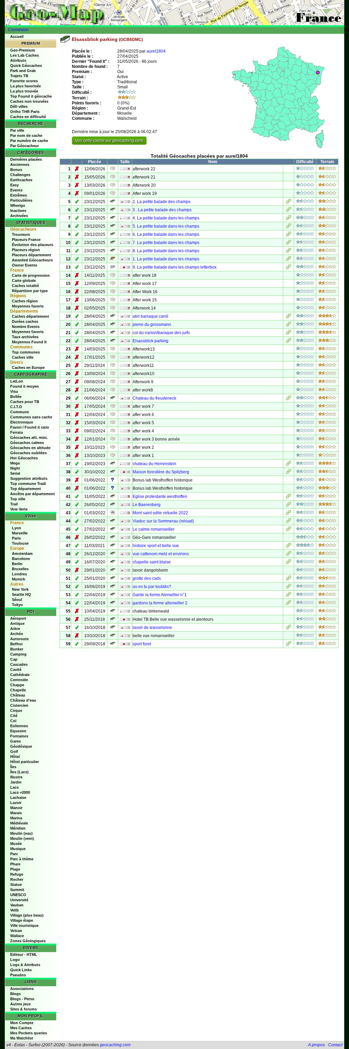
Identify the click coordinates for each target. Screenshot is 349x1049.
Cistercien (19, 705)
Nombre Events (26, 327)
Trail (14, 504)
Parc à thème (21, 859)
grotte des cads (147, 578)
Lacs (14, 787)
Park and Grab (23, 71)
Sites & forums (23, 1009)
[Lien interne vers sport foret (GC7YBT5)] (288, 644)
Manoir (16, 808)
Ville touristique (24, 925)
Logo (15, 960)
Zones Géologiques (28, 941)
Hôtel (15, 757)
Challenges (20, 175)
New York (20, 589)
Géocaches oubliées (28, 453)
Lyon (16, 528)
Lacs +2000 (20, 792)
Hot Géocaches (24, 458)
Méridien (18, 828)
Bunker (16, 649)
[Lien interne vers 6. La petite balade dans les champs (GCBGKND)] (288, 235)
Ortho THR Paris (25, 112)
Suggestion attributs (28, 478)
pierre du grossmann (152, 324)
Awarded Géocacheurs (32, 260)
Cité (13, 716)
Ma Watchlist (21, 1038)
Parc (14, 854)
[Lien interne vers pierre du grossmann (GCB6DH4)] (288, 325)
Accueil (17, 36)
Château (17, 695)
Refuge (16, 874)
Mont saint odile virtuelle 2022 (160, 513)
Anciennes (19, 164)
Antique (17, 623)
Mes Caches (21, 1028)
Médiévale (19, 823)
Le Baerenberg (147, 504)
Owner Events (24, 265)
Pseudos (18, 975)
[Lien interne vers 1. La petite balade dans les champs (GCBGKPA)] (288, 259)
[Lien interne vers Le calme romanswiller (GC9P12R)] (288, 530)
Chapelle (18, 690)
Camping (18, 654)
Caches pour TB (24, 402)
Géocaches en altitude (30, 448)
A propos (316, 1045)
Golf (14, 751)
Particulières (21, 200)
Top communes (26, 352)
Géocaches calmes (27, 443)
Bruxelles (20, 569)
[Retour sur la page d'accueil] (174, 12)
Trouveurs (21, 234)
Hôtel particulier (24, 762)
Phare (15, 864)
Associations (22, 989)
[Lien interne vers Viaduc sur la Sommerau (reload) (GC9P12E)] (288, 521)
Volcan (16, 931)
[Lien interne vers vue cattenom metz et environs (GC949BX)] (288, 554)
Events (16, 190)
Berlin (17, 564)
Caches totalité (25, 286)
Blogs (15, 994)
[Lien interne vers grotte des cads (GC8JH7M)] (288, 579)
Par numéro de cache (29, 141)
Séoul (17, 600)
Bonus (16, 170)
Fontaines (19, 736)
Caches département (30, 316)
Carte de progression (31, 275)
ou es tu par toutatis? (152, 586)
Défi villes (19, 106)
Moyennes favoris (28, 306)
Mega (15, 463)
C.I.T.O (16, 407)
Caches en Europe (28, 367)
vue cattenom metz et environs (161, 553)
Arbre (15, 629)
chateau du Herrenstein (154, 463)
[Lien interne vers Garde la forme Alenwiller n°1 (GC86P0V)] (288, 595)
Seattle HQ (21, 594)
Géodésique (21, 746)
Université (19, 900)
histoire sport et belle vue (156, 545)
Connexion (18, 29)
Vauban (17, 905)
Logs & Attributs (25, 965)
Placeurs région (26, 250)
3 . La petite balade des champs (162, 209)
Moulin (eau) (21, 833)
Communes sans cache (31, 417)
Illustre (16, 777)
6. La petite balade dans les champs (166, 234)
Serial (15, 473)
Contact (335, 1045)
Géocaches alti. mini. (29, 437)
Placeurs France (26, 240)
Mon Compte (21, 1023)
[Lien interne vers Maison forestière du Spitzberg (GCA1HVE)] (288, 472)
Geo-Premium (22, 50)
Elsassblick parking (150, 341)
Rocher (16, 879)
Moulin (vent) (22, 838)
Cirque (16, 710)
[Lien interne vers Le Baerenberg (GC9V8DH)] (288, 505)
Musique (18, 849)
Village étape (21, 920)
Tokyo (17, 605)
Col (13, 721)
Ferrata (16, 432)
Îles (13, 767)
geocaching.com (115, 1045)
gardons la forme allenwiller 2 (160, 603)
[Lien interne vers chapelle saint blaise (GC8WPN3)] (288, 562)
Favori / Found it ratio (29, 427)
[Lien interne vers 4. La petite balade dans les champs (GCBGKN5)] (288, 218)
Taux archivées (25, 337)
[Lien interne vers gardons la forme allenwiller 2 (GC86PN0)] (288, 603)
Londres (19, 574)
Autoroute (19, 639)
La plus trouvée (24, 91)
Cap (13, 659)
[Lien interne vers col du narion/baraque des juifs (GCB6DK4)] (288, 333)
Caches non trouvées (29, 101)
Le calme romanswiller (153, 529)
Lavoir (15, 803)
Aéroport (18, 618)
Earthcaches (21, 180)
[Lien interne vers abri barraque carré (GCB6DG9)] (288, 317)
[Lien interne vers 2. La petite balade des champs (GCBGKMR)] (288, 202)
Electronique (21, 422)
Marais (16, 813)
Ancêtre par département (32, 494)
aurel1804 (156, 51)
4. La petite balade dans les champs (166, 218)
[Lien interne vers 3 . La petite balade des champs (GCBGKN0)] (288, 210)
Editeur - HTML (23, 954)
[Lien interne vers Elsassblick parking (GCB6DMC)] (288, 341)
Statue (16, 884)
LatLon (16, 381)
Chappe (17, 685)
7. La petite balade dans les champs (166, 242)
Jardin (15, 782)
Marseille (20, 533)
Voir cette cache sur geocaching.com (109, 140)
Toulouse (20, 543)
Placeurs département (31, 255)
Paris (16, 538)
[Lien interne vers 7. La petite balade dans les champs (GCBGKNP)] (288, 243)
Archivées (19, 216)
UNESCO (18, 895)
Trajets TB (19, 76)
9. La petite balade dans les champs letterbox (174, 267)
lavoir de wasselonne (152, 627)
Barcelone (21, 559)
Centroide (19, 680)
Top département (25, 489)
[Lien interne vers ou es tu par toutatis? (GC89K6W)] (288, 587)
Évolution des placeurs (32, 245)
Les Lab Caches (24, 55)
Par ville (17, 130)
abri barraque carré (150, 316)
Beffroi (16, 644)
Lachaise (18, 797)
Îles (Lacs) (19, 772)
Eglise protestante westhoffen (160, 496)
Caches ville (22, 357)
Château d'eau (23, 700)
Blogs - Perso (22, 999)
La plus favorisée (25, 86)
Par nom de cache (26, 135)
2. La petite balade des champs (162, 201)
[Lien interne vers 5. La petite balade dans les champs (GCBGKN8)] (288, 227)
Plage (15, 869)
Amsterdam (22, 553)
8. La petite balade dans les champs (166, 250)
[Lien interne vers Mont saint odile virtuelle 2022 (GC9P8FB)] (288, 513)
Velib (14, 910)
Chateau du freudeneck (154, 398)
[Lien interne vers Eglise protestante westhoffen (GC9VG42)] (288, 497)
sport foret (142, 644)
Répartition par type (30, 291)
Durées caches (25, 321)
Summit (17, 890)
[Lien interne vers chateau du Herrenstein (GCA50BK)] (288, 464)
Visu (14, 391)
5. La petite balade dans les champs (166, 226)
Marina (16, 818)
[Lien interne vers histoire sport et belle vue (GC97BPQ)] (288, 546)
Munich (18, 579)
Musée (16, 844)
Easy (14, 185)
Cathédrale (20, 675)
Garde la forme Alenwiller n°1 (160, 594)
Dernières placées (26, 159)
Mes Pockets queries (28, 1033)
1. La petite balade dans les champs (166, 259)
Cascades (19, 664)
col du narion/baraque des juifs (161, 332)
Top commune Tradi (28, 484)
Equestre (18, 731)
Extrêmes (18, 195)
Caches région (25, 301)
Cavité (15, 669)
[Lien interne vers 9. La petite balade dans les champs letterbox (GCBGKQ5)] (288, 267)
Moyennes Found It (29, 342)
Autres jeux (20, 1004)
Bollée (15, 396)
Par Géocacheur (24, 146)
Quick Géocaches (26, 65)
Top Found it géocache (31, 96)
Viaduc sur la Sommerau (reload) (163, 521)
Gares (15, 741)
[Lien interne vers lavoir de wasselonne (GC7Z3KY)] (288, 628)
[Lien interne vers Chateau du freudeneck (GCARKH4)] (288, 399)
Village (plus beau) (27, 915)
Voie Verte (19, 509)
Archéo (16, 634)
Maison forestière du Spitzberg (161, 472)
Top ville (17, 499)
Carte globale (24, 280)
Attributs (18, 60)
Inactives (18, 211)
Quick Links (21, 970)
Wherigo (17, 205)
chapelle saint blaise (152, 562)
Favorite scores (24, 81)
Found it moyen (24, 386)
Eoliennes (19, 726)
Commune (19, 412)
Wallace (17, 936)
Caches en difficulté (28, 117)
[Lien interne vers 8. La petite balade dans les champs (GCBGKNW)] (288, 251)
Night (15, 468)
